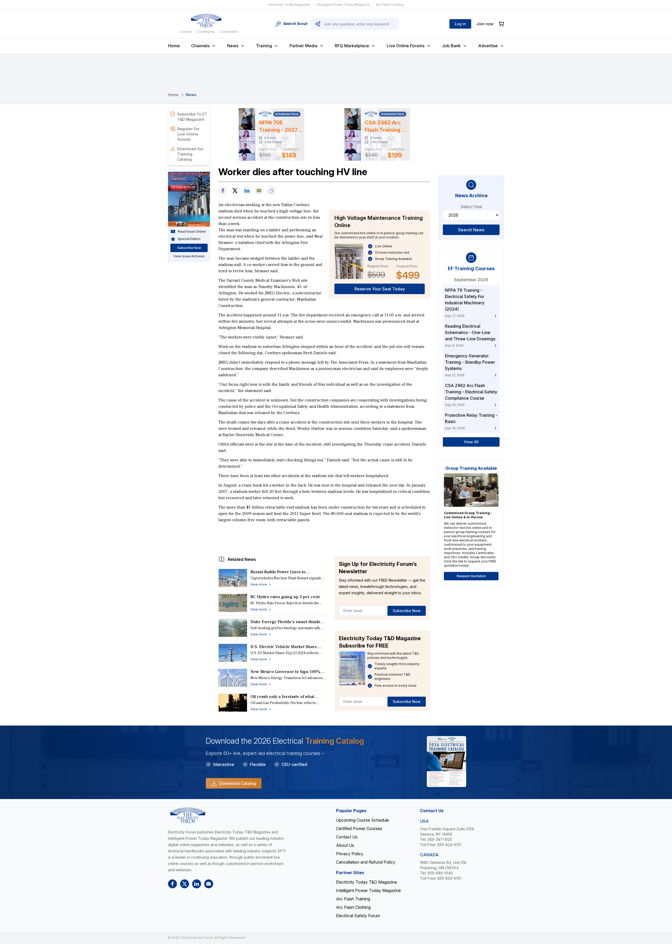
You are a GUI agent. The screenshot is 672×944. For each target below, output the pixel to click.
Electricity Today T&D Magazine (366, 882)
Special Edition (189, 239)
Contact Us (347, 836)
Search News (471, 229)
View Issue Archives (189, 256)
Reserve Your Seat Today (379, 288)
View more (258, 584)
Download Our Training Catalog (190, 154)
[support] (259, 190)
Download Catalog (237, 783)
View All (471, 442)
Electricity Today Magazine (289, 5)
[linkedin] (247, 190)
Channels (200, 45)
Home (174, 45)
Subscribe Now (407, 610)
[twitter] (234, 190)
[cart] (501, 24)
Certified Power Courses (359, 828)
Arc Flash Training (353, 898)
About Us (345, 845)
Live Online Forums (405, 45)
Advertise (488, 45)
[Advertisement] (324, 538)
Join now (485, 24)
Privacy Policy (349, 853)
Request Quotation (471, 576)
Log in (460, 24)
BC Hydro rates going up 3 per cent (285, 596)
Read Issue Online (192, 231)
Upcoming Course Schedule (362, 820)
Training (264, 45)
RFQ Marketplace (352, 45)
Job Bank (451, 45)
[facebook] (222, 190)
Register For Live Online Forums (188, 134)
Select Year (471, 206)
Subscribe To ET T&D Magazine (192, 117)
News (232, 45)
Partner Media (303, 45)
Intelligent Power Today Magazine (343, 5)
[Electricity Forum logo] (206, 21)
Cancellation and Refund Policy (365, 862)
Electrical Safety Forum (358, 915)
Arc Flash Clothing (390, 5)
